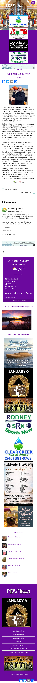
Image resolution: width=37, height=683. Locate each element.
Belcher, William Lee (14, 537)
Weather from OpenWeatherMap (18, 300)
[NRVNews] (14, 10)
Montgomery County (18, 634)
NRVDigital (24, 674)
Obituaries (18, 77)
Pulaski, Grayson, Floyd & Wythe (18, 652)
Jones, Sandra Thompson (16, 558)
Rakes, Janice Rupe (11, 189)
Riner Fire (18, 641)
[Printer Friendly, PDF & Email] (18, 182)
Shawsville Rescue (18, 645)
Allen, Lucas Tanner (14, 544)
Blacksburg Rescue (18, 638)
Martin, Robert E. (13, 573)
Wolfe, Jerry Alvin (26, 192)
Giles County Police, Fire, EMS (18, 648)
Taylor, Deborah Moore (15, 551)
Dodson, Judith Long (14, 565)
